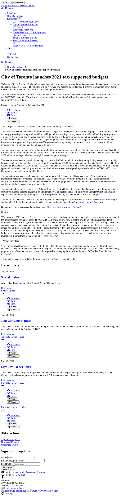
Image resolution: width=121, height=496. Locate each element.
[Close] (3, 410)
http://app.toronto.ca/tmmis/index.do (86, 202)
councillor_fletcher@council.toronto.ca (30, 472)
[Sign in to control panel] (13, 488)
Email (9, 460)
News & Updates (15, 67)
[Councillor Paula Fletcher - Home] (18, 5)
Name (4, 457)
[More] (19, 18)
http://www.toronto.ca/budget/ (67, 207)
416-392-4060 (18, 474)
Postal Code (6, 464)
